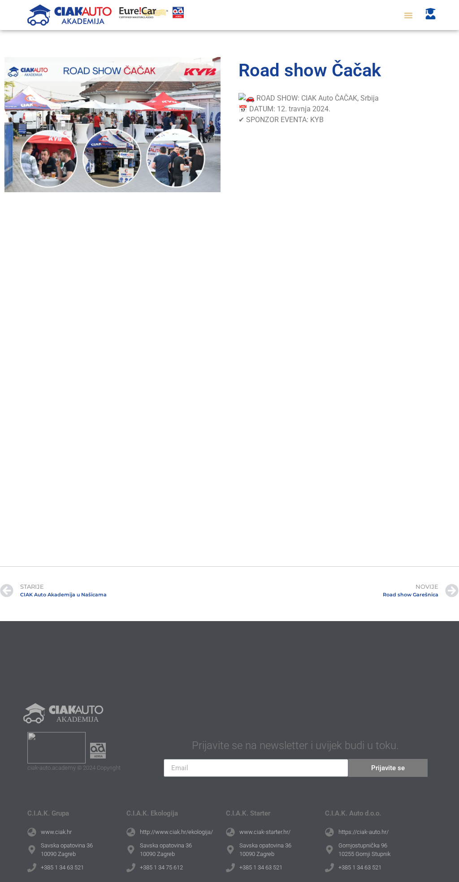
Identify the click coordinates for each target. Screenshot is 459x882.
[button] (408, 15)
